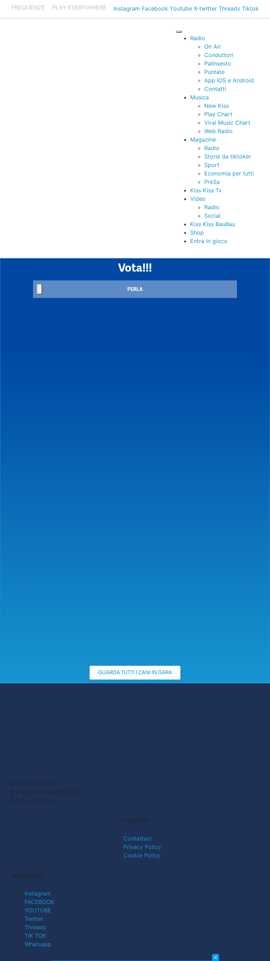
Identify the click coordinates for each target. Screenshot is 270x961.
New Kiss (216, 105)
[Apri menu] (179, 32)
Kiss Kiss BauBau (212, 224)
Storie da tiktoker (227, 156)
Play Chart (218, 114)
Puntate (214, 71)
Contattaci (137, 838)
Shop (197, 232)
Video (198, 198)
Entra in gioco (208, 240)
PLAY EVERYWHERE (79, 7)
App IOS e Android (229, 80)
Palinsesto (217, 63)
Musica (199, 97)
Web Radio (218, 131)
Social (212, 215)
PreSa (212, 181)
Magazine (203, 139)
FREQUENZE (28, 7)
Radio (197, 38)
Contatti (215, 88)
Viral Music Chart (227, 122)
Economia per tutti (229, 173)
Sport (211, 164)
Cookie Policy (141, 855)
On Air (212, 46)
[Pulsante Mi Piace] (39, 289)
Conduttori (218, 54)
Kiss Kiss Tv (206, 190)
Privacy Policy (142, 846)
